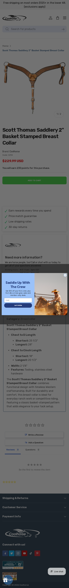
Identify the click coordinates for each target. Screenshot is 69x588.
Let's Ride (18, 305)
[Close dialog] (65, 275)
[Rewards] (8, 580)
